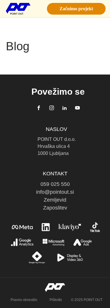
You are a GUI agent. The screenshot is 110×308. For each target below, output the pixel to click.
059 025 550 (55, 184)
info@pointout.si (55, 192)
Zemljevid (55, 200)
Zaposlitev (55, 208)
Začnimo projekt (76, 8)
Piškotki (56, 300)
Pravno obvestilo (24, 300)
